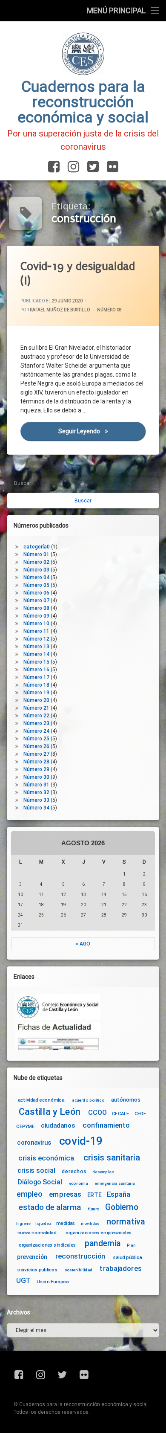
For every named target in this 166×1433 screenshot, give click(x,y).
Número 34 (36, 808)
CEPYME (25, 1126)
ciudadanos (57, 1125)
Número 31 (36, 785)
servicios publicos (37, 1269)
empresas (65, 1194)
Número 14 (36, 654)
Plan (131, 1244)
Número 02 (36, 562)
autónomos (125, 1099)
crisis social (36, 1170)
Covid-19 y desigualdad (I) (77, 273)
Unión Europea (53, 1282)
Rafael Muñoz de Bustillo (60, 310)
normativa (125, 1221)
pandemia (103, 1243)
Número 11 (36, 631)
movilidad (90, 1223)
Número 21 (36, 708)
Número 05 (36, 585)
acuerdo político (88, 1100)
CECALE (120, 1114)
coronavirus (34, 1142)
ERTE (94, 1195)
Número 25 (36, 739)
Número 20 (36, 700)
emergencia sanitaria (114, 1183)
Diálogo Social (40, 1182)
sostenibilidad (79, 1269)
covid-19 (81, 1141)
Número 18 (36, 685)
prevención (32, 1256)
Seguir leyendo (102, 431)
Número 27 (36, 754)
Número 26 (36, 746)
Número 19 (36, 693)
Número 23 (36, 723)
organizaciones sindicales (47, 1245)
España (118, 1194)
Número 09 (36, 616)
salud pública (127, 1257)
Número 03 (36, 570)
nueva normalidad (36, 1233)
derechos (74, 1171)
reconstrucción (80, 1256)
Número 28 (36, 762)
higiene (23, 1223)
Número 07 (36, 600)
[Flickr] (110, 167)
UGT (23, 1280)
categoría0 (36, 547)
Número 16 (36, 670)
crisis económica (46, 1158)
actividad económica (41, 1100)
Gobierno (121, 1207)
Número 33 (36, 800)
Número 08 (109, 310)
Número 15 (36, 662)
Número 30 (36, 777)
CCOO (97, 1112)
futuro (93, 1209)
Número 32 (36, 792)
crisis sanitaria (111, 1157)
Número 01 (36, 554)
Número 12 (36, 639)
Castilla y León (49, 1111)
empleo (29, 1194)
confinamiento (106, 1125)
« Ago (83, 944)
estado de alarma (50, 1207)
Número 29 (36, 769)
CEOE (140, 1114)
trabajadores (120, 1268)
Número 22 (36, 716)
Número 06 (36, 593)
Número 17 (36, 677)
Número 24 (36, 731)
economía (78, 1183)
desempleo (103, 1172)
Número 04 (36, 577)
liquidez (43, 1223)
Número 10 (36, 624)
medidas (65, 1223)
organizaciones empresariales (99, 1233)
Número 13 (36, 647)
